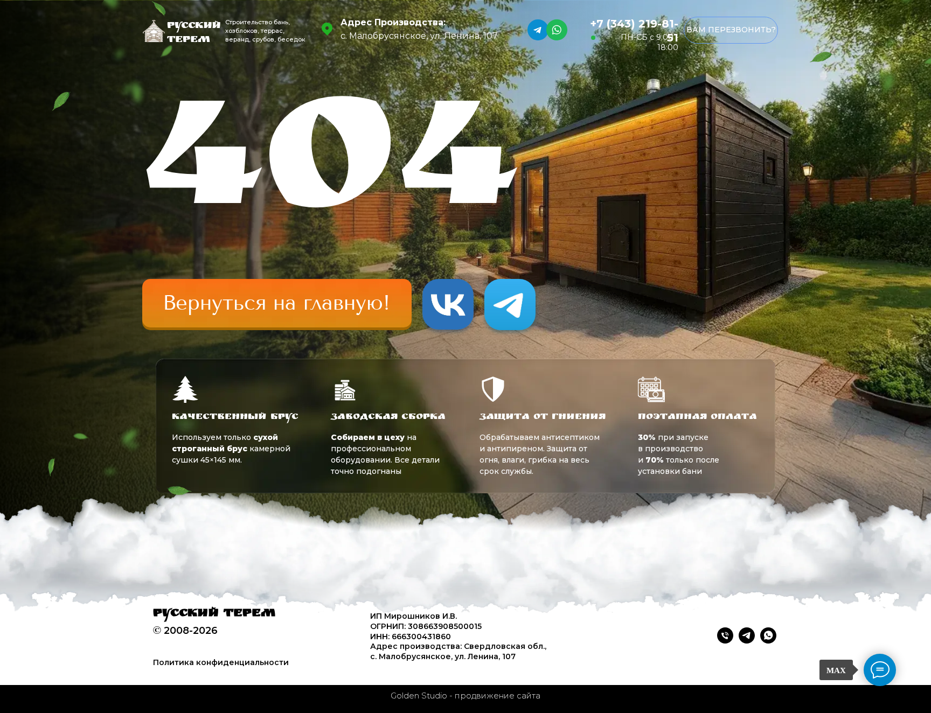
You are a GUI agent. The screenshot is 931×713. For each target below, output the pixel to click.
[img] (277, 303)
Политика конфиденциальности (221, 662)
